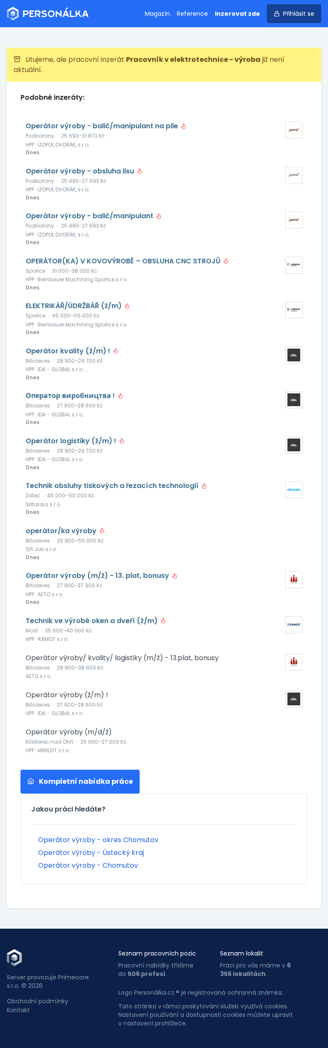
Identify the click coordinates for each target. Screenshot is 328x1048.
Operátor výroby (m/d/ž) (69, 732)
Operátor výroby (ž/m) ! (67, 695)
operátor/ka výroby (62, 531)
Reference (192, 13)
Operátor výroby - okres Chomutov (98, 840)
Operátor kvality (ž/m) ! (69, 351)
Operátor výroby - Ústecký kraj (91, 852)
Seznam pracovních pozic (157, 953)
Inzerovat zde (237, 13)
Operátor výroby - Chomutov (88, 865)
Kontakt (18, 1010)
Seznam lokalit (241, 953)
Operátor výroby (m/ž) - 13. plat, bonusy (98, 575)
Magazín (157, 13)
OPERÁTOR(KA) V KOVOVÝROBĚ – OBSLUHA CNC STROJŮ (124, 261)
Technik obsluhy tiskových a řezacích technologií (113, 486)
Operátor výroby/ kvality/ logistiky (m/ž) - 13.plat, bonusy (122, 658)
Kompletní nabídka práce (85, 781)
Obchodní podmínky (37, 1001)
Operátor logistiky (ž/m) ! (72, 441)
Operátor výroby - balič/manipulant (90, 216)
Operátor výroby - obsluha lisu (81, 171)
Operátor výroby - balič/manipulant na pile (103, 126)
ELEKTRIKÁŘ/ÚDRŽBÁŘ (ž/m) (74, 306)
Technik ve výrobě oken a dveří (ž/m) (92, 621)
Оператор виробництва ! (71, 396)
